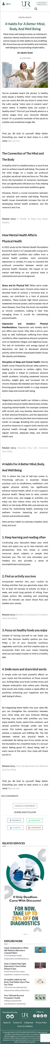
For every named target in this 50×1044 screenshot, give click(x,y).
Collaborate (28, 1022)
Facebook (16, 820)
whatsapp (35, 820)
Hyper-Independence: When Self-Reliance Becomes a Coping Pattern (16, 950)
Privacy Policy (41, 1022)
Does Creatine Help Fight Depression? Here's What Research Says (15, 966)
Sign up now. (14, 140)
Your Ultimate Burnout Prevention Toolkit (14, 996)
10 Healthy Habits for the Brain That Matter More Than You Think (16, 982)
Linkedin (17, 828)
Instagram (36, 828)
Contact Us (17, 1022)
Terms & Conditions (25, 1026)
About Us (7, 1022)
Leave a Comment (25, 805)
